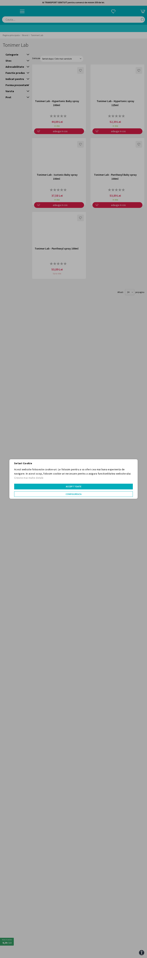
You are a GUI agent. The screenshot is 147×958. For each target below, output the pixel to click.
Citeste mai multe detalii (28, 477)
